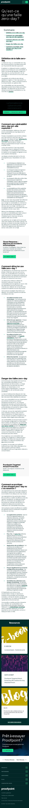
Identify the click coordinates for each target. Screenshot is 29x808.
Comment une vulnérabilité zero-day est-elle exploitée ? (15, 36)
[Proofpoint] (5, 2)
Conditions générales (6, 792)
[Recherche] (23, 2)
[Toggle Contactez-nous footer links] (27, 783)
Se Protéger (7, 750)
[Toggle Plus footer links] (27, 779)
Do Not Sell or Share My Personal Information (12, 800)
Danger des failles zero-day (14, 44)
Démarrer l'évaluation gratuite (13, 112)
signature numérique (13, 323)
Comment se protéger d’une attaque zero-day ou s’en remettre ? (14, 48)
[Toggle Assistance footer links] (27, 775)
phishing (24, 585)
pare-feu (17, 534)
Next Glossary (20, 760)
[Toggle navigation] (26, 2)
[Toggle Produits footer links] (27, 768)
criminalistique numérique (17, 607)
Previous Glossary (9, 760)
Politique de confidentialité (7, 795)
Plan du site (4, 798)
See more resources (14, 722)
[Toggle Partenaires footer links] (27, 771)
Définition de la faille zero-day (15, 32)
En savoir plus (8, 256)
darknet (11, 91)
